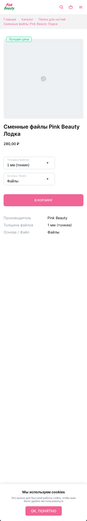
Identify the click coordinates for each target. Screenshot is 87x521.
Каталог (27, 19)
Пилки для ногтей (52, 19)
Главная (10, 19)
